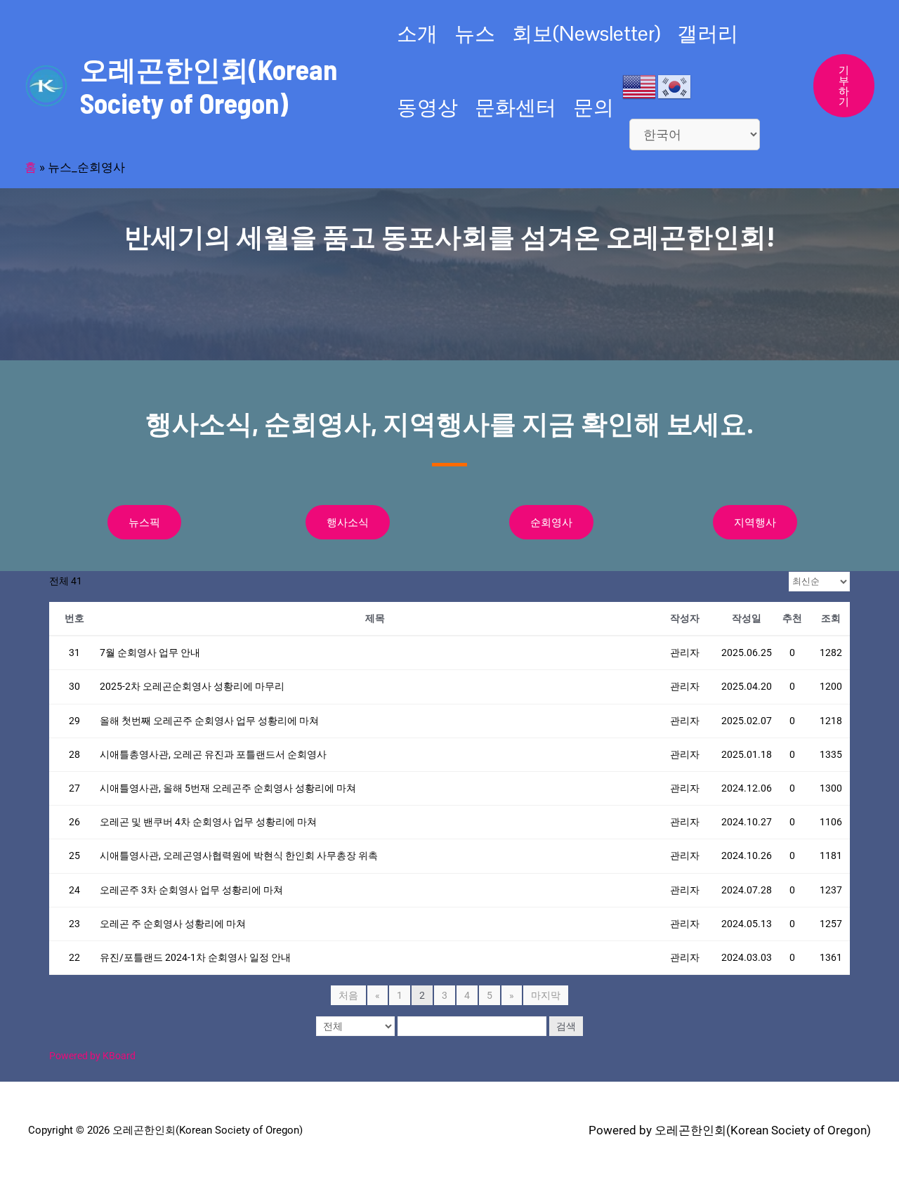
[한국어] (675, 85)
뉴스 (474, 33)
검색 (566, 1026)
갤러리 (707, 33)
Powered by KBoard (92, 1055)
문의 (593, 107)
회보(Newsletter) (586, 33)
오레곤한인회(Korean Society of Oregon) (208, 85)
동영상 (427, 107)
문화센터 (515, 107)
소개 (417, 33)
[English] (639, 85)
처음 (348, 995)
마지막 (545, 995)
